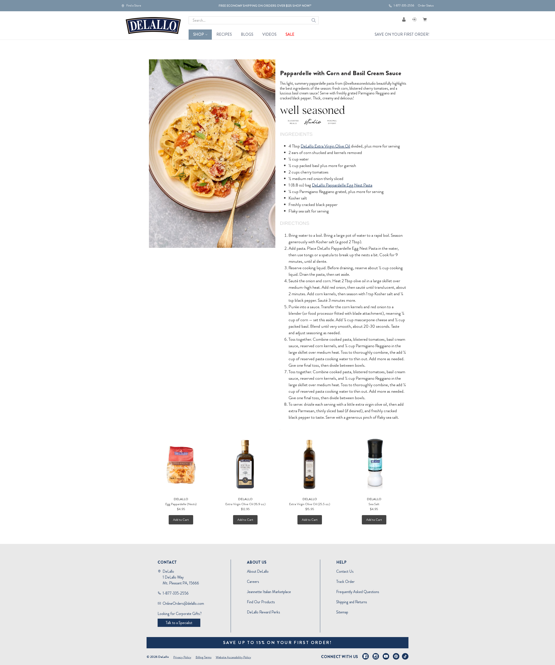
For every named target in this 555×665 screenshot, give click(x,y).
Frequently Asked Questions (357, 592)
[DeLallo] (153, 25)
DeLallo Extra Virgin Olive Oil (325, 146)
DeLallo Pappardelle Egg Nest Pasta (342, 185)
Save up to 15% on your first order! (277, 642)
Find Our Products (261, 602)
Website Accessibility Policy (233, 657)
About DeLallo (258, 571)
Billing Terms (203, 657)
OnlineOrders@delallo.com (183, 603)
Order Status (426, 5)
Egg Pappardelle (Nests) (181, 504)
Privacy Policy (182, 657)
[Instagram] (375, 656)
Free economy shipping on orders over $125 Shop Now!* (265, 5)
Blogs (247, 34)
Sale (290, 34)
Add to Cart (181, 519)
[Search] (314, 20)
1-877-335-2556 (403, 5)
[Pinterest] (396, 656)
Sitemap (342, 612)
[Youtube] (386, 656)
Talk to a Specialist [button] (179, 623)
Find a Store (133, 5)
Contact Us (345, 571)
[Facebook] (365, 656)
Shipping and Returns (351, 602)
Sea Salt (374, 504)
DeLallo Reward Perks (263, 612)
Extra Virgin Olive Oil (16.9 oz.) (245, 504)
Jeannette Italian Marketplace (269, 592)
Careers (253, 581)
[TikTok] (405, 656)
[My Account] (404, 19)
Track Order (345, 581)
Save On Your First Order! (402, 34)
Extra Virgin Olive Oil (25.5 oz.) (309, 504)
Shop (198, 34)
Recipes (224, 34)
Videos (269, 34)
